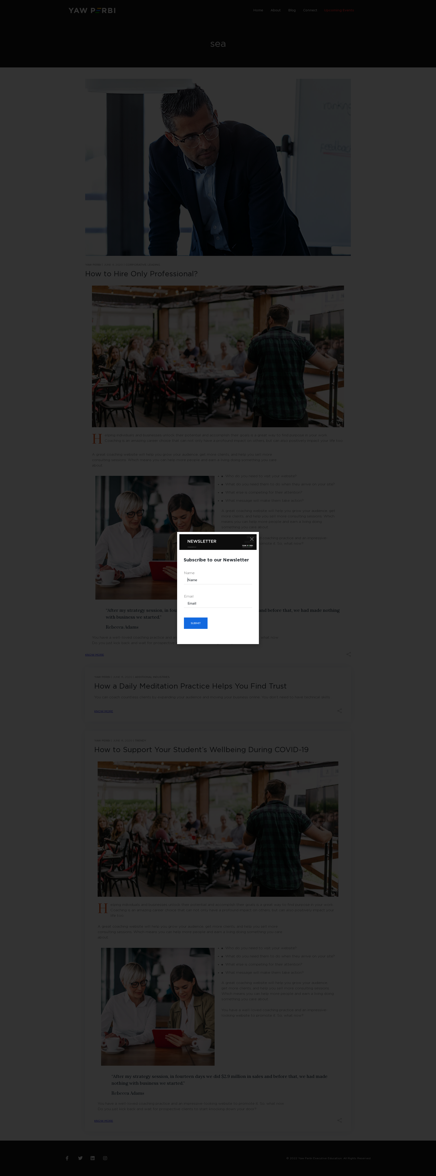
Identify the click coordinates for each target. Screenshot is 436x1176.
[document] (218, 588)
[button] (251, 538)
